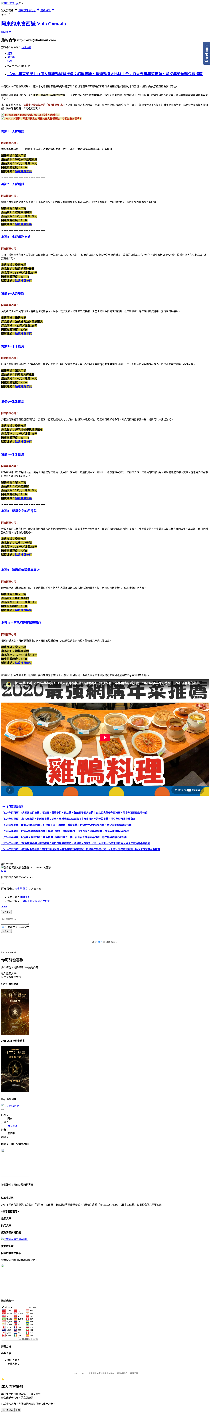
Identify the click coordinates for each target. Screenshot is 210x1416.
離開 (18, 1410)
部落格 (11, 57)
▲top (4, 906)
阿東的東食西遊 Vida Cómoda (33, 24)
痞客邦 (18, 888)
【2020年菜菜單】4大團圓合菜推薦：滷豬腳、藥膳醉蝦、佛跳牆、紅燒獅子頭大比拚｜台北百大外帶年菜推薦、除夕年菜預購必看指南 (74, 812)
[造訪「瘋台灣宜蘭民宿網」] (14, 1239)
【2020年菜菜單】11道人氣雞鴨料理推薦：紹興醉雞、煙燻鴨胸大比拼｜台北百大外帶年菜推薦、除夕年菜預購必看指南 (105, 74)
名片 (9, 61)
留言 (25, 888)
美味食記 (25, 897)
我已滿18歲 (7, 1410)
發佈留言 (6, 931)
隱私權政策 (122, 1373)
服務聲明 (134, 1373)
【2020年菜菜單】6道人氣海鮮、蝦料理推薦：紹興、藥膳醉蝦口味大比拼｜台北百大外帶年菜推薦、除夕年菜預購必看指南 (68, 819)
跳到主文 (6, 32)
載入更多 (6, 912)
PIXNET (82, 1373)
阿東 (3, 871)
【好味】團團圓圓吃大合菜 (35, 901)
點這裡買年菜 (23, 171)
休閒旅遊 (26, 47)
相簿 (9, 53)
